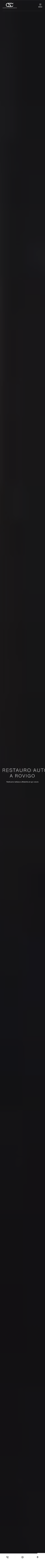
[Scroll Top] (37, 1557)
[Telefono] (7, 1557)
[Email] (22, 1557)
